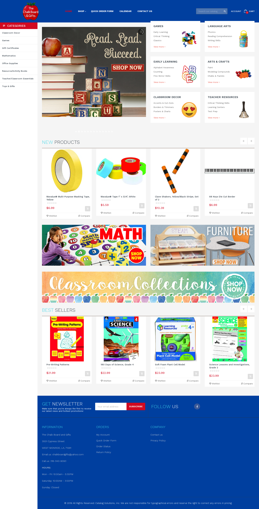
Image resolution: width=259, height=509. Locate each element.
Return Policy (103, 452)
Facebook (197, 406)
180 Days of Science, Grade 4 (117, 364)
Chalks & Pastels (216, 76)
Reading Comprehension (220, 36)
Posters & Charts (161, 111)
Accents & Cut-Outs (163, 103)
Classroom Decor (167, 97)
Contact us (156, 434)
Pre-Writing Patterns (57, 364)
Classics (157, 40)
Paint (210, 67)
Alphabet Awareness (163, 67)
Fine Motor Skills (161, 76)
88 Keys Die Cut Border (222, 196)
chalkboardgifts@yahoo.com (68, 454)
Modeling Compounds (219, 71)
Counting (157, 71)
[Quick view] (67, 171)
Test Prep (212, 111)
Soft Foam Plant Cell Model (170, 364)
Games (158, 26)
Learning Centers (216, 107)
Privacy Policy (158, 440)
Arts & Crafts (218, 61)
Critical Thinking (161, 36)
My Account (103, 434)
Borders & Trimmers (163, 107)
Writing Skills (214, 40)
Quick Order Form (106, 440)
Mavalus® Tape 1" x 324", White (118, 196)
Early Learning (160, 32)
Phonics (212, 32)
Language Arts (219, 26)
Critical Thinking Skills (218, 103)
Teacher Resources (223, 97)
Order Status (103, 446)
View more (159, 47)
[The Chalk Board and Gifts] (30, 11)
